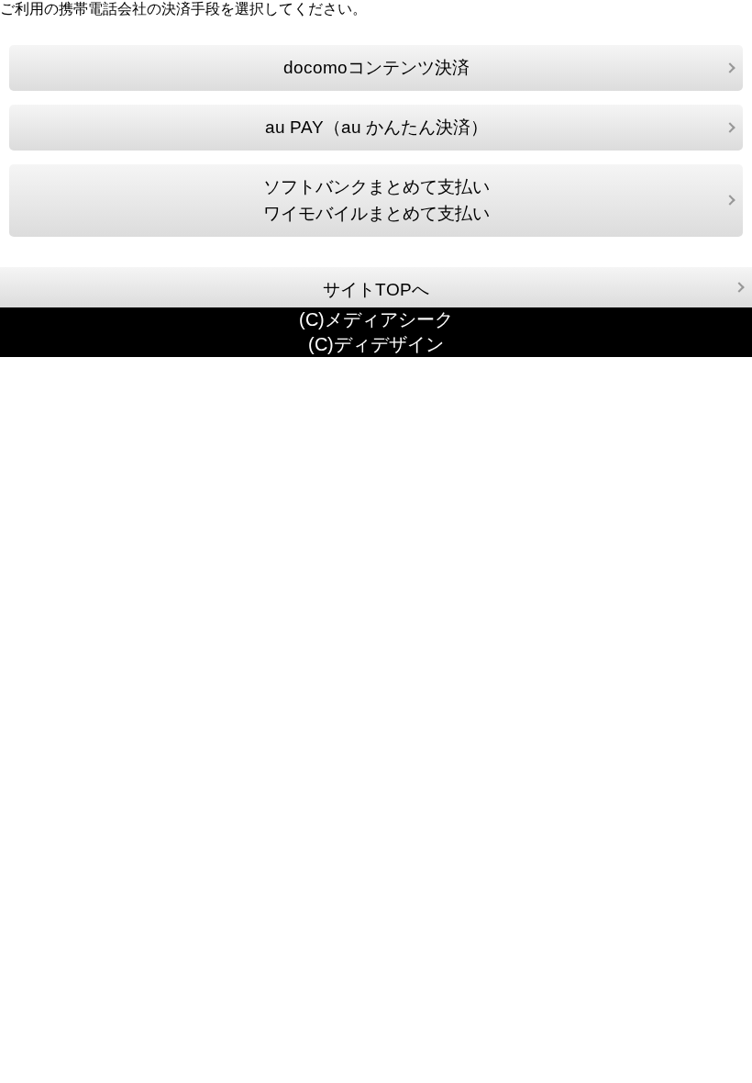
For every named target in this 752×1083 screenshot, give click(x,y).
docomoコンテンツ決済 (376, 67)
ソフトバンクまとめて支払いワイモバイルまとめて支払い (376, 200)
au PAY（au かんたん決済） (376, 127)
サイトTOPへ (376, 289)
